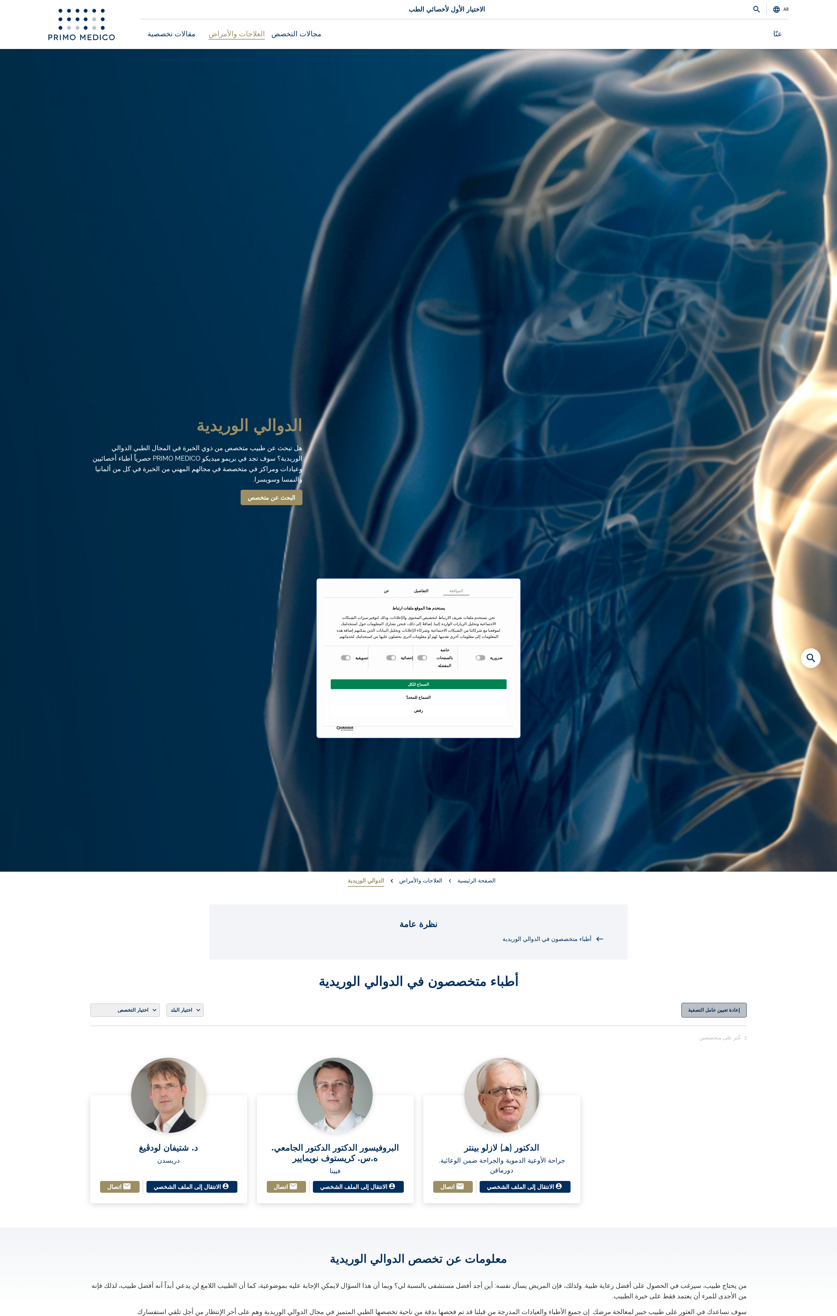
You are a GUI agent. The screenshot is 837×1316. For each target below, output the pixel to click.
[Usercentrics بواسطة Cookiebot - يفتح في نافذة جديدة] (352, 728)
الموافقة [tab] (456, 590)
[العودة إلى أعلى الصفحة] (811, 1299)
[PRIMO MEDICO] (81, 25)
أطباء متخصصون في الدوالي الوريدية (547, 939)
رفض (418, 710)
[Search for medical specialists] (811, 658)
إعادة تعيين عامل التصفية (714, 1010)
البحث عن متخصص (271, 498)
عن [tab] (386, 590)
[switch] (423, 657)
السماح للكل (418, 684)
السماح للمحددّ (418, 697)
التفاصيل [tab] (421, 590)
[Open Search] (756, 10)
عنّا (777, 34)
